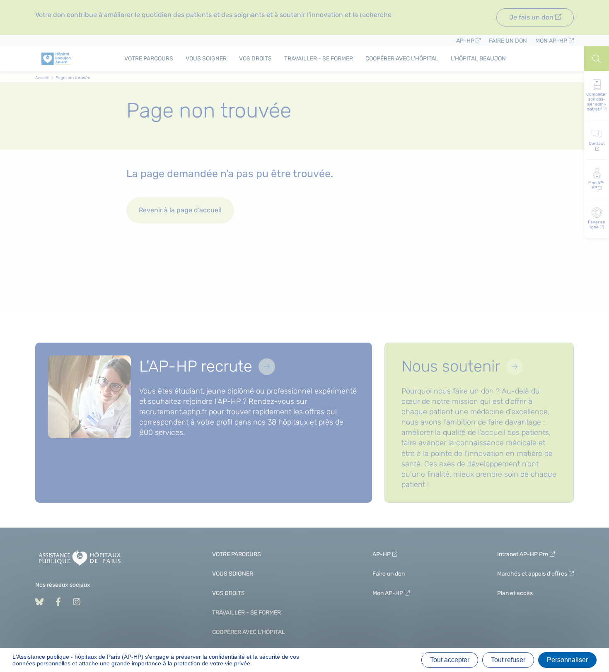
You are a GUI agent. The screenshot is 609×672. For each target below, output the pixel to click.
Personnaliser (567, 659)
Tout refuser (508, 659)
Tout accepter (449, 659)
